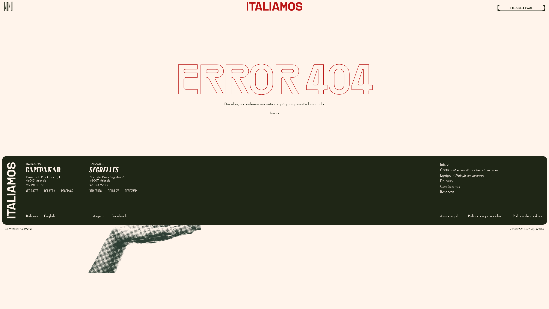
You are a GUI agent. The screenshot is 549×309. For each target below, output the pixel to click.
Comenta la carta (486, 170)
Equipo (445, 175)
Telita (539, 228)
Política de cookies (527, 216)
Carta (444, 169)
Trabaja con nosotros (469, 175)
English (49, 216)
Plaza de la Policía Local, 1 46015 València (43, 178)
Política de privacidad (485, 216)
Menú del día (461, 170)
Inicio (274, 113)
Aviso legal (449, 216)
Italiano (32, 216)
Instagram (97, 216)
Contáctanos (450, 186)
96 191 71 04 (35, 185)
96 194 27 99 (99, 185)
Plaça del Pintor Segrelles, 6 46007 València (106, 178)
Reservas (447, 191)
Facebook (119, 216)
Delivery (446, 180)
